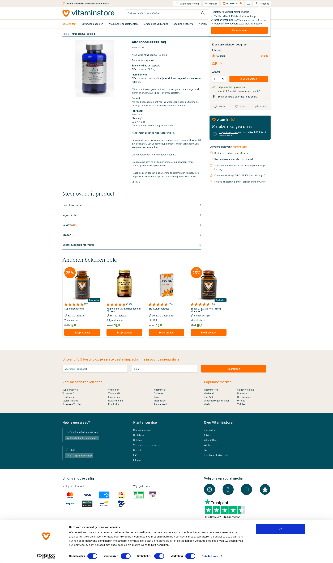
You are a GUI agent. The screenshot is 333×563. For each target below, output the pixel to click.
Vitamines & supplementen (123, 23)
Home (65, 33)
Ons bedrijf (210, 429)
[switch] (126, 556)
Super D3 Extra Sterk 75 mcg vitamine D (206, 310)
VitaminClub (210, 439)
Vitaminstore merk (189, 3)
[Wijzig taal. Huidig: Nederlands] (248, 3)
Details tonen (210, 556)
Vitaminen (113, 389)
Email (137, 368)
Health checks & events (216, 455)
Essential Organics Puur (216, 400)
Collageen (159, 393)
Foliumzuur (114, 396)
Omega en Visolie (71, 404)
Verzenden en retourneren (146, 444)
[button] (82, 304)
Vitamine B (160, 389)
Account (264, 3)
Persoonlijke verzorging (155, 23)
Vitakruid (209, 393)
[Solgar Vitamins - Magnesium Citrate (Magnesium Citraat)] (124, 285)
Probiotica (113, 404)
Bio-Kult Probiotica (159, 308)
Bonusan (242, 393)
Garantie (137, 449)
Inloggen (137, 460)
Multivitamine (115, 400)
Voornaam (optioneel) (76, 368)
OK (281, 528)
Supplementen (70, 389)
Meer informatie (72, 205)
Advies (207, 434)
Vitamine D (114, 393)
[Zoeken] (203, 13)
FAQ (135, 455)
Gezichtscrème (70, 400)
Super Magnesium (74, 308)
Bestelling (138, 434)
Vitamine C (68, 393)
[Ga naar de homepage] (88, 13)
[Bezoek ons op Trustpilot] (265, 489)
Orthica (241, 400)
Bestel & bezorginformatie (78, 244)
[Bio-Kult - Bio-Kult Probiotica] (166, 285)
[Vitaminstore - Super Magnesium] (82, 285)
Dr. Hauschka (244, 396)
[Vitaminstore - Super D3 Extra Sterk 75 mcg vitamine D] (209, 285)
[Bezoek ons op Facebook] (228, 489)
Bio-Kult (208, 396)
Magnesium (160, 400)
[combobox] (166, 13)
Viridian (241, 404)
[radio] (213, 55)
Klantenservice (145, 422)
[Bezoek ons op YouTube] (246, 489)
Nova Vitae (138, 47)
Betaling (137, 439)
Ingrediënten (70, 215)
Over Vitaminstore (218, 422)
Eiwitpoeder (68, 396)
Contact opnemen (142, 429)
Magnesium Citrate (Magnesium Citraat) (123, 310)
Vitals (207, 404)
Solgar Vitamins (245, 389)
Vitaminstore (211, 389)
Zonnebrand (160, 404)
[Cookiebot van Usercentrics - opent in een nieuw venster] (46, 556)
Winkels (213, 3)
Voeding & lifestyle (184, 23)
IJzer (156, 396)
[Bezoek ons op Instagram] (209, 489)
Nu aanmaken (239, 30)
